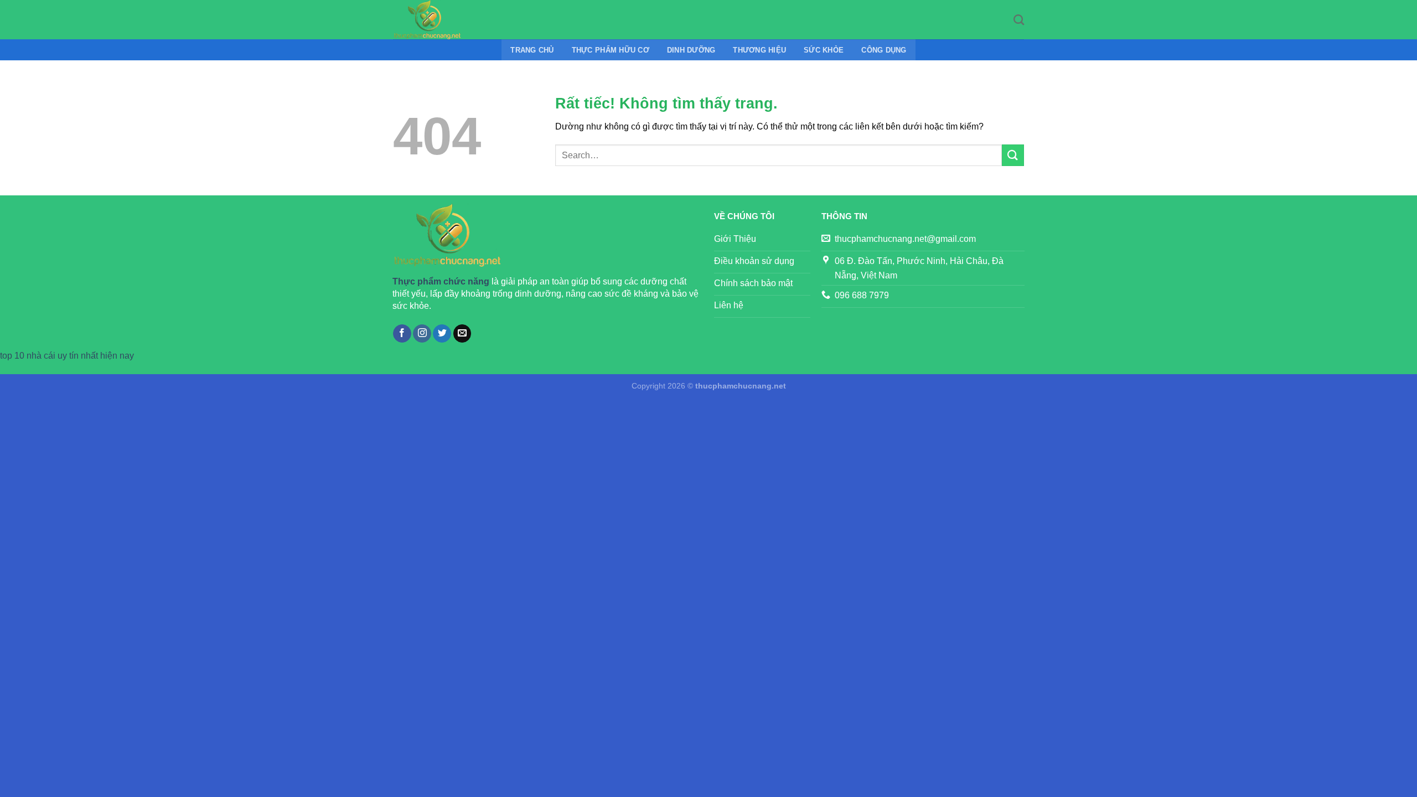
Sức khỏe (824, 50)
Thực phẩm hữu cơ (610, 50)
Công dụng (883, 50)
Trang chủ (532, 50)
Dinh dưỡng (691, 50)
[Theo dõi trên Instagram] (422, 333)
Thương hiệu (759, 50)
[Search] (1018, 20)
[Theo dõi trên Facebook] (402, 333)
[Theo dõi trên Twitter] (442, 333)
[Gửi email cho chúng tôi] (462, 333)
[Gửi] (1013, 155)
